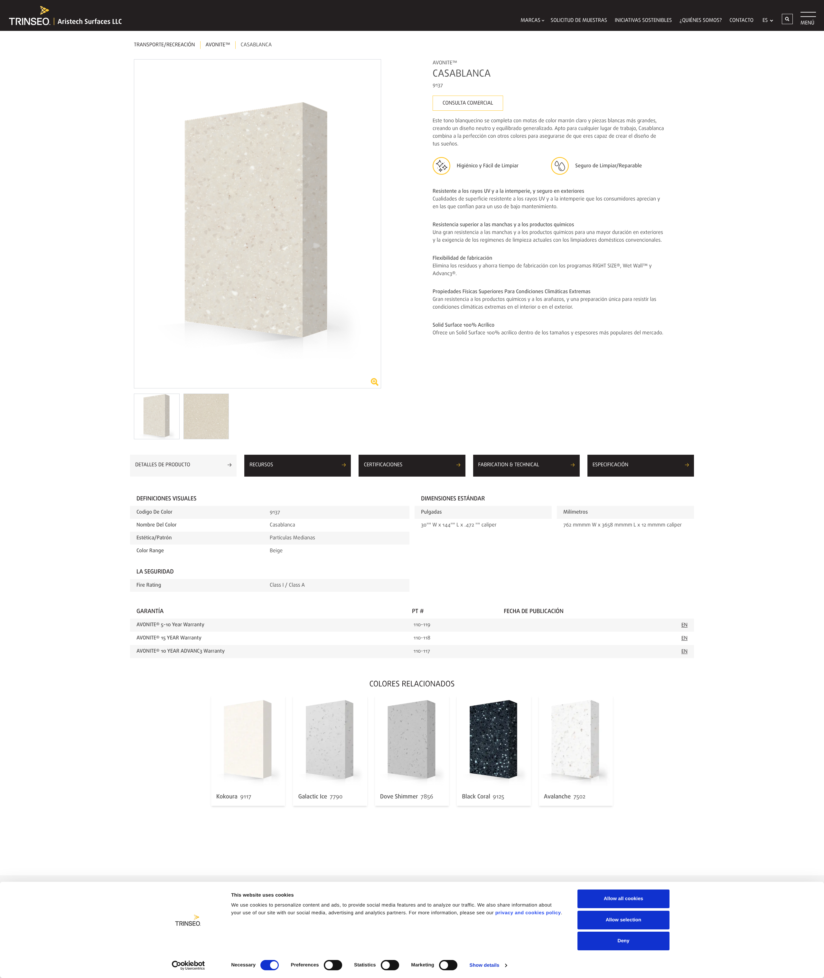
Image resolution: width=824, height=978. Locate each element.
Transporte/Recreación (164, 45)
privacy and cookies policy (528, 913)
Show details (485, 965)
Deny (623, 941)
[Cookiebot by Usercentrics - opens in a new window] (188, 965)
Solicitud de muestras (579, 20)
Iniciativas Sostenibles (643, 20)
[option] (257, 224)
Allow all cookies (623, 898)
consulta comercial (468, 103)
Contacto (742, 20)
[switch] (333, 965)
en (684, 625)
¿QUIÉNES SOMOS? (700, 20)
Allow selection (623, 920)
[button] (787, 19)
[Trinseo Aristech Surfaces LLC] (62, 15)
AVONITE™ (218, 45)
